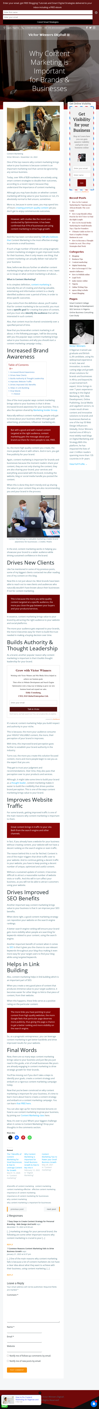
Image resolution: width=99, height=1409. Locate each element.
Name (10, 1327)
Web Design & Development (81, 306)
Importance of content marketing (21, 1192)
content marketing (40, 284)
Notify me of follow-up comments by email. (30, 1355)
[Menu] (68, 35)
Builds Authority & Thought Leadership (27, 378)
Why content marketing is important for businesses (29, 1202)
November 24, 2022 (29, 157)
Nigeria (75, 284)
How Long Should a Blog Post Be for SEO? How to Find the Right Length (81, 217)
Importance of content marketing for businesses (28, 1196)
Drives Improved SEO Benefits (23, 384)
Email (10, 1336)
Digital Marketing (79, 265)
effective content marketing (43, 1189)
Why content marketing (17, 1199)
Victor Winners (13, 157)
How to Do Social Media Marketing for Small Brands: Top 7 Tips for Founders (80, 225)
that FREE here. (23, 1103)
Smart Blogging (78, 293)
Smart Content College (79, 303)
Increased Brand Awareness (22, 372)
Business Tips (77, 259)
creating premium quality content (32, 207)
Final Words (15, 391)
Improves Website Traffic (21, 381)
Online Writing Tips (80, 287)
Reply (10, 1244)
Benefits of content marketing (21, 1186)
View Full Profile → (78, 464)
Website (11, 1346)
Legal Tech (76, 277)
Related (17, 394)
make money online (80, 281)
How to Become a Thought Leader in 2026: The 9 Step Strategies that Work (81, 243)
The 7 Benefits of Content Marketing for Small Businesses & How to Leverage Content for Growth (14, 1162)
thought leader (18, 782)
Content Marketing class (32, 1115)
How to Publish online (81, 274)
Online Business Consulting (81, 312)
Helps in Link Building (19, 388)
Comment (12, 1294)
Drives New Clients (18, 375)
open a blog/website (80, 290)
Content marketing (15, 153)
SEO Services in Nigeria (79, 309)
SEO (12, 947)
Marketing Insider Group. (45, 410)
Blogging (75, 256)
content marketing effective (19, 1189)
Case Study (74, 315)
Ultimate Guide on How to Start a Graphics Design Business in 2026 (81, 234)
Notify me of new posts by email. (25, 1361)
